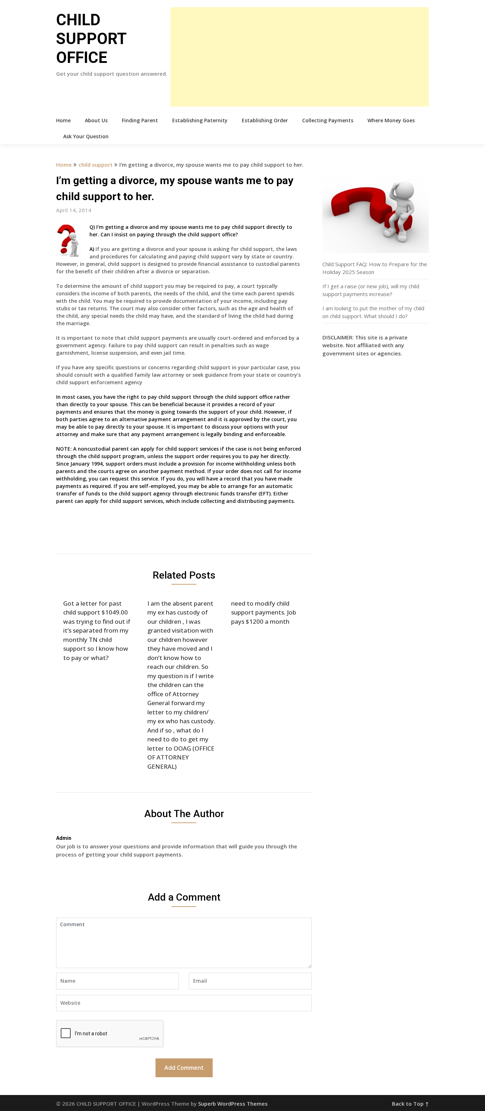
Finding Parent (140, 120)
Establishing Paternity (200, 120)
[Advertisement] (299, 57)
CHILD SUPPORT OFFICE (91, 39)
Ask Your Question (86, 136)
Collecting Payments (327, 120)
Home (63, 120)
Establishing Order (265, 120)
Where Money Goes (391, 120)
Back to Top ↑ (410, 1103)
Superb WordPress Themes (233, 1103)
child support (95, 164)
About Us (96, 120)
